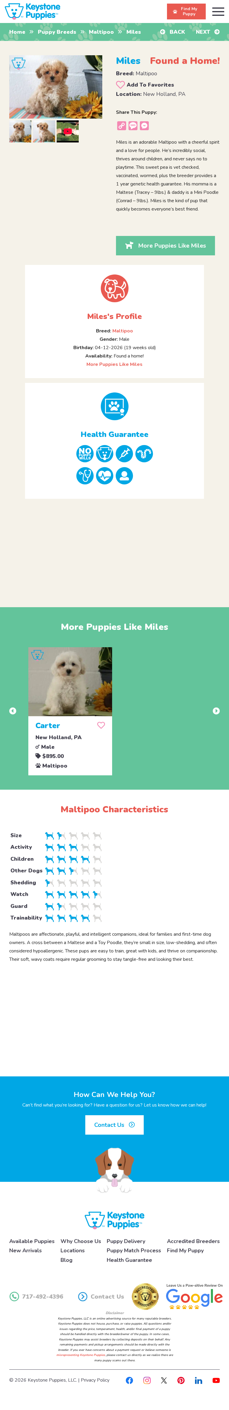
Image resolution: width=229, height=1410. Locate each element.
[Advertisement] (114, 548)
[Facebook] (129, 1380)
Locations (73, 1250)
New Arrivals (25, 1250)
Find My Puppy (185, 1250)
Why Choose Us (81, 1241)
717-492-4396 (42, 1297)
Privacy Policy (95, 1380)
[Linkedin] (198, 1380)
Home (17, 32)
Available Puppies (32, 1241)
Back (176, 32)
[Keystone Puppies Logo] (114, 1220)
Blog (66, 1260)
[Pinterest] (181, 1380)
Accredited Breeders (193, 1241)
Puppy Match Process (134, 1250)
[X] (164, 1380)
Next (204, 32)
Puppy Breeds (57, 32)
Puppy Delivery (126, 1241)
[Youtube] (216, 1380)
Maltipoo (101, 32)
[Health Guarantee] (114, 406)
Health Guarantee (129, 1260)
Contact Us (110, 1125)
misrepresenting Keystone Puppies (80, 1355)
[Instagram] (147, 1380)
